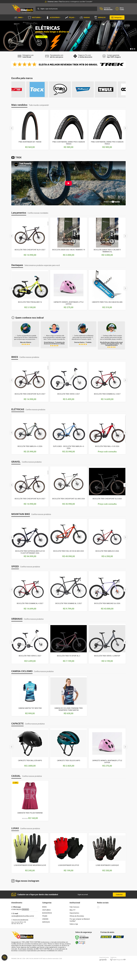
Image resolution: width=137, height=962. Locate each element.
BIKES (44, 907)
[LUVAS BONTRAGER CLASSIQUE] (107, 853)
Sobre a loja (74, 924)
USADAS (45, 919)
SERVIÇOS (46, 922)
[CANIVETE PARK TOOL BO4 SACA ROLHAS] (107, 290)
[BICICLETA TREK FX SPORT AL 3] (68, 643)
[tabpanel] (68, 36)
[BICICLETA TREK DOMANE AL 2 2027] (68, 591)
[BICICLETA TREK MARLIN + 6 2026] (29, 434)
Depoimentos (74, 913)
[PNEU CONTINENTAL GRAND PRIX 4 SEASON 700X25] (68, 130)
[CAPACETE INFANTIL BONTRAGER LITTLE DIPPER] (68, 290)
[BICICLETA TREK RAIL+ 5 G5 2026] (107, 434)
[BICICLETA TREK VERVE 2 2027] (68, 382)
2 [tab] (132, 49)
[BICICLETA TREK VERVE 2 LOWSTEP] (107, 643)
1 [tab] (130, 49)
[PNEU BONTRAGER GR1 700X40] (29, 130)
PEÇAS (44, 916)
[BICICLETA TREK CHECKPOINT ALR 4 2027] (29, 237)
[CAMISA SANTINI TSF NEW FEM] (29, 696)
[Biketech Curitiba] (22, 8)
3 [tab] (134, 49)
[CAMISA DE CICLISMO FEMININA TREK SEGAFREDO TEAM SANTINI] (68, 696)
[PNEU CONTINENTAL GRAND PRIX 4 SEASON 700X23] (107, 130)
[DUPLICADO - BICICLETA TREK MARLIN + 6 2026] (68, 434)
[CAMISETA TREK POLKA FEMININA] (29, 801)
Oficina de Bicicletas (77, 916)
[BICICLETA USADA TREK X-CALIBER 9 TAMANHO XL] (107, 237)
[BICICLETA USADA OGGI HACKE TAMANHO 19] (68, 237)
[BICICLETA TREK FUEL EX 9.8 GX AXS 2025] (68, 539)
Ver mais (30, 243)
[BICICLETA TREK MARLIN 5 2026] (107, 539)
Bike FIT (72, 910)
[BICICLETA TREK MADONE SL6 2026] (107, 591)
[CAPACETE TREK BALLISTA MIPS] (29, 748)
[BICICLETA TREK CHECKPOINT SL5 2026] (107, 486)
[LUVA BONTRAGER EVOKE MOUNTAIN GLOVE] (29, 853)
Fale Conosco (74, 907)
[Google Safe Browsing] (80, 942)
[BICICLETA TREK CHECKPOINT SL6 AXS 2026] (68, 486)
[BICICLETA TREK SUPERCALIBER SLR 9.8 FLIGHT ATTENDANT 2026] (29, 539)
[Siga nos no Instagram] (98, 907)
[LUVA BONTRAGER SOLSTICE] (68, 853)
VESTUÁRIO (46, 910)
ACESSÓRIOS (47, 913)
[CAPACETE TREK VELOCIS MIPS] (68, 748)
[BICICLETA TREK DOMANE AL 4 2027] (107, 382)
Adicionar (72, 243)
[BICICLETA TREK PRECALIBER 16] (29, 290)
